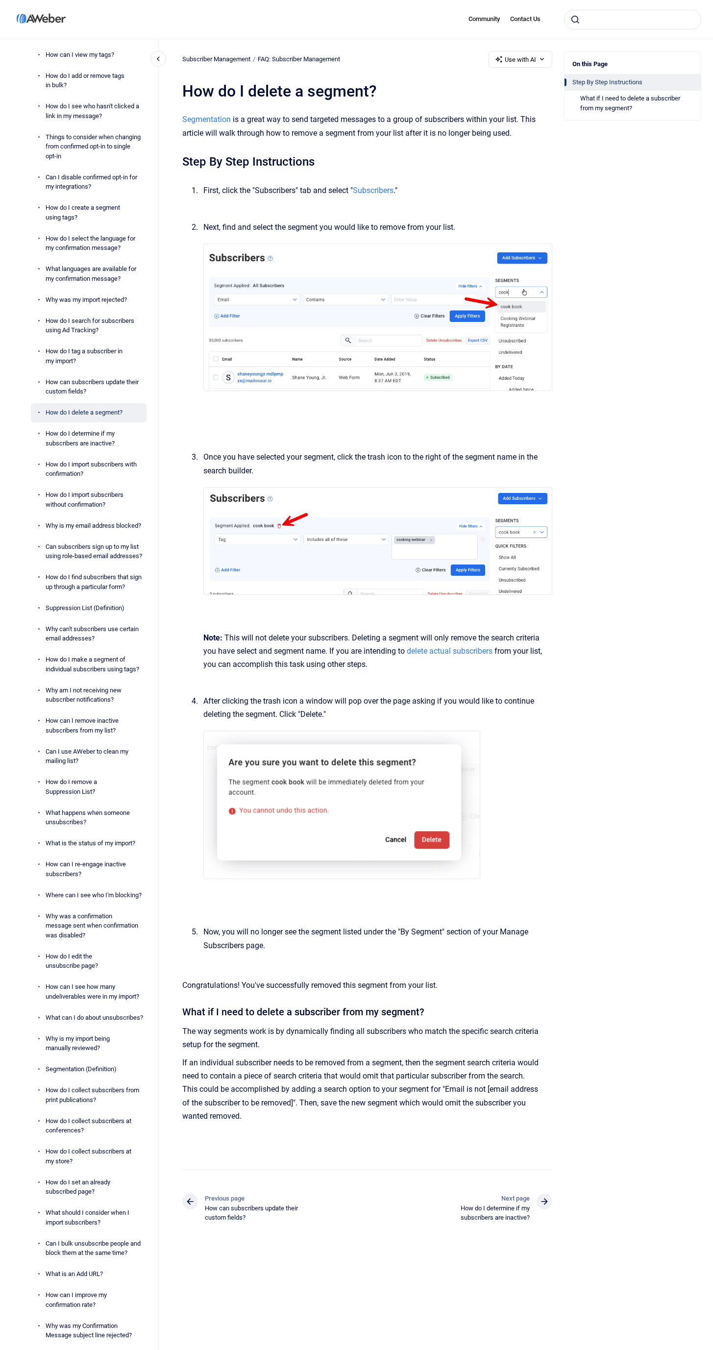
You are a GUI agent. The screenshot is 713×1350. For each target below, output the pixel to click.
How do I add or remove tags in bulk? (85, 80)
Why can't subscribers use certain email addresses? (92, 633)
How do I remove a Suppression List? (71, 787)
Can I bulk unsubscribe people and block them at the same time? (93, 1248)
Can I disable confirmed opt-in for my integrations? (91, 182)
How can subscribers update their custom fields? (92, 386)
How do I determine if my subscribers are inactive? (80, 438)
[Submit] (575, 19)
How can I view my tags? (80, 54)
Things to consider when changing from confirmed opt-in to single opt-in (93, 146)
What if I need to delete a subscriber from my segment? (630, 103)
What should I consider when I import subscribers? (87, 1218)
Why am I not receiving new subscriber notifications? (84, 695)
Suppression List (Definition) (85, 608)
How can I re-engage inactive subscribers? (86, 869)
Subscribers (373, 190)
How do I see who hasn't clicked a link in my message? (92, 111)
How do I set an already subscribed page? (78, 1187)
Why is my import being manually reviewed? (78, 1043)
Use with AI (520, 59)
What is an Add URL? (74, 1274)
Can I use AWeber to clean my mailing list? (87, 756)
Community (484, 19)
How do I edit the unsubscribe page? (72, 961)
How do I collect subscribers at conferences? (88, 1125)
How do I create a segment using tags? (83, 212)
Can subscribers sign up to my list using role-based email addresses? (94, 551)
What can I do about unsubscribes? (94, 1017)
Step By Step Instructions (607, 82)
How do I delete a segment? (84, 413)
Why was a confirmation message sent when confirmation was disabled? (92, 925)
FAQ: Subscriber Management (299, 59)
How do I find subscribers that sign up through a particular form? (94, 582)
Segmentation (206, 119)
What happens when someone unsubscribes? (88, 817)
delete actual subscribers (449, 651)
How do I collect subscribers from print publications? (92, 1095)
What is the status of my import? (90, 843)
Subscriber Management (216, 59)
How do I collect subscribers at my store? (88, 1156)
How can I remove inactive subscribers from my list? (82, 726)
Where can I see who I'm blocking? (94, 895)
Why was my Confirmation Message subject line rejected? (89, 1330)
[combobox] (633, 19)
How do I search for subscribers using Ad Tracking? (90, 325)
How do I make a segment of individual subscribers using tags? (92, 664)
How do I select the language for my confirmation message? (90, 243)
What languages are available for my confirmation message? (91, 274)
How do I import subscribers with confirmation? (91, 469)
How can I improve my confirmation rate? (76, 1300)
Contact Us (525, 19)
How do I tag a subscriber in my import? (84, 356)
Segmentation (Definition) (81, 1069)
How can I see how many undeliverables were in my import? (92, 992)
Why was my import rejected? (86, 299)
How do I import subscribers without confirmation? (84, 500)
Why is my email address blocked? (93, 525)
